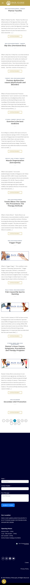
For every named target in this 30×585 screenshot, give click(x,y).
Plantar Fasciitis (15, 11)
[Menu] (3, 3)
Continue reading (15, 36)
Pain (6, 8)
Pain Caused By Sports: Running (15, 293)
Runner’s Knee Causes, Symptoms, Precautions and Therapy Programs (15, 348)
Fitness (7, 119)
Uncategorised (15, 399)
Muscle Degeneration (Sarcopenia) (15, 161)
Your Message (5, 493)
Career (27, 562)
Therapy (22, 8)
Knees (14, 343)
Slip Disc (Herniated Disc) (15, 46)
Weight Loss (20, 119)
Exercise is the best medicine (15, 122)
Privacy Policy (25, 569)
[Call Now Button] (4, 581)
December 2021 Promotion (15, 402)
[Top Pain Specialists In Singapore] (22, 549)
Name (2, 478)
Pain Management (13, 8)
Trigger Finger (15, 243)
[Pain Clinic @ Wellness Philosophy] (15, 2)
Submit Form (8, 505)
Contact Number (5, 485)
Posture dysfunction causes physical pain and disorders (15, 82)
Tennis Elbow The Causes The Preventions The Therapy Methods (15, 204)
